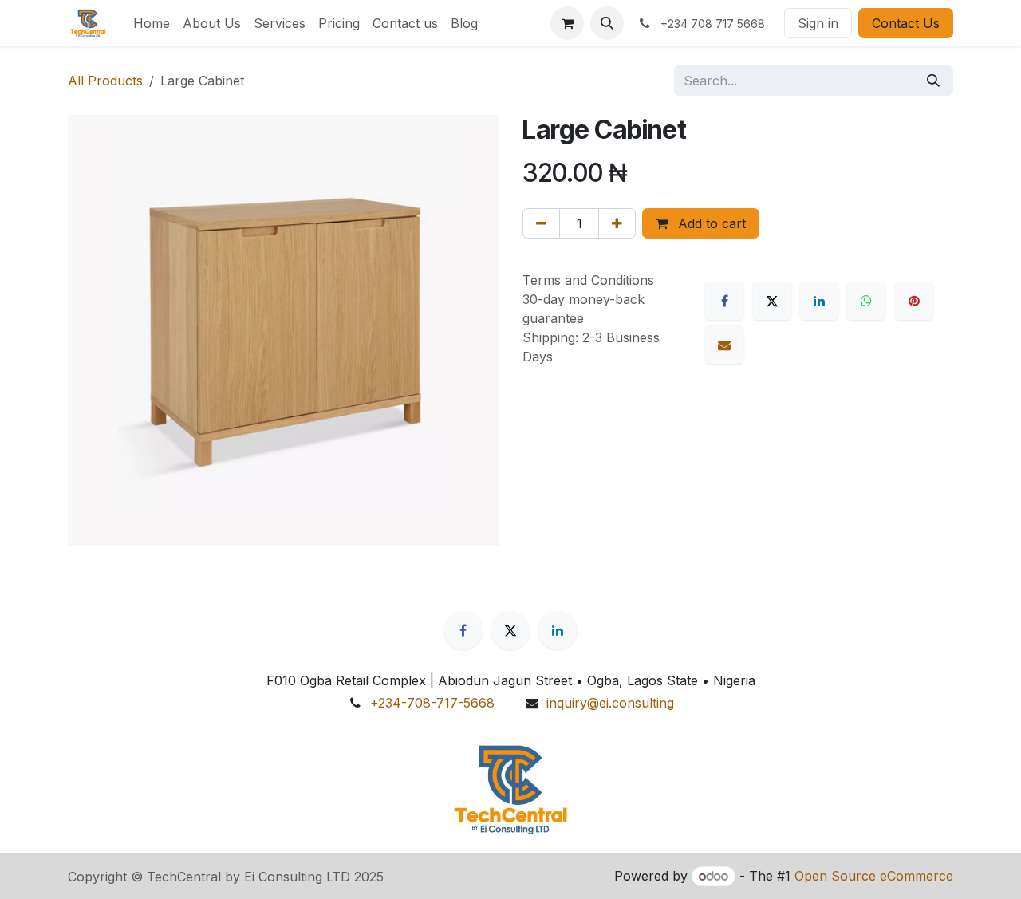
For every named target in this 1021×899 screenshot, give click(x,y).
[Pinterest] (914, 301)
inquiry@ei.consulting (610, 703)
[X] (772, 301)
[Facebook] (724, 301)
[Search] (933, 80)
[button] (607, 23)
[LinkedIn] (819, 301)
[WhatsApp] (866, 301)
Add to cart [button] (710, 223)
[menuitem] (151, 23)
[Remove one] (541, 223)
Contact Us (906, 23)
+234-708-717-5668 (432, 703)
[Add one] (617, 223)
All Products (105, 81)
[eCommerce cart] (567, 23)
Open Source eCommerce (873, 876)
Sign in (818, 23)
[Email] (724, 344)
